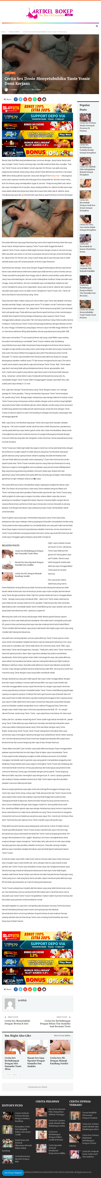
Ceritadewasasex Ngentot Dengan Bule (22, 1159)
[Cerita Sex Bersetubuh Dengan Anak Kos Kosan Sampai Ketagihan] (85, 194)
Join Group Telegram (13, 1173)
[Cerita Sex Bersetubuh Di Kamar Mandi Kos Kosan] (85, 238)
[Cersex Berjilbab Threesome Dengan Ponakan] (75, 1115)
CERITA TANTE (10, 73)
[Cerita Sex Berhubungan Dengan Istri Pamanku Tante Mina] (7, 554)
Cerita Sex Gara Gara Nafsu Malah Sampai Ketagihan (88, 227)
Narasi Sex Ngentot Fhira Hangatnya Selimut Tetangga (57, 1112)
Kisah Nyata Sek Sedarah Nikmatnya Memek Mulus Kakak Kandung (17, 1145)
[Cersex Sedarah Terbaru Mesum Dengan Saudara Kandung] (7, 1116)
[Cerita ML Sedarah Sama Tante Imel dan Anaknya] (75, 1154)
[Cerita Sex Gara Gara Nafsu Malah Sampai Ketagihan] (85, 219)
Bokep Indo (55, 176)
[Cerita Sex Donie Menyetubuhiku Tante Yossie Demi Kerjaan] (85, 304)
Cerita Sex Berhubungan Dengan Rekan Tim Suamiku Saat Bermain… (88, 290)
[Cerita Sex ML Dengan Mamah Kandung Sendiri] (7, 576)
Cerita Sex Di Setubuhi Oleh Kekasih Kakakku (87, 268)
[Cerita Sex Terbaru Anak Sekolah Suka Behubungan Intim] (41, 1123)
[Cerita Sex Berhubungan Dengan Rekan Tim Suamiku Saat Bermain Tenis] (85, 279)
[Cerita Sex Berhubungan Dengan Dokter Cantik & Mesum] (41, 1135)
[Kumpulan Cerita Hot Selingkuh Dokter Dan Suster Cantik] (7, 1129)
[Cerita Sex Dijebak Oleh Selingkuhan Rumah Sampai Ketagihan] (85, 161)
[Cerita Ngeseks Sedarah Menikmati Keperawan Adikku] (41, 1148)
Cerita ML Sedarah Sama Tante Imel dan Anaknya (90, 1154)
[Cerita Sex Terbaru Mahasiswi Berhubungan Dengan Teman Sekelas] (75, 1138)
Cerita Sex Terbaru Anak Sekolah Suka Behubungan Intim (57, 1123)
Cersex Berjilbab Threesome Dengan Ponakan (89, 1115)
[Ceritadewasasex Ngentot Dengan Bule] (7, 1159)
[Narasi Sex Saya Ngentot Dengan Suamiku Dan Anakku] (7, 565)
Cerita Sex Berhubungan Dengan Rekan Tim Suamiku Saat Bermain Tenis (55, 1024)
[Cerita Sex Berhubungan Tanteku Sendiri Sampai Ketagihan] (85, 139)
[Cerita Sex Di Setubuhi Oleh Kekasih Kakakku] (85, 260)
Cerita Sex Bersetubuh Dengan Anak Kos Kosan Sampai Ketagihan (87, 205)
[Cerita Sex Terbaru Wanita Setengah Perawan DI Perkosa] (85, 117)
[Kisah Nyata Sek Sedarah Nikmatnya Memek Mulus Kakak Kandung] (7, 1143)
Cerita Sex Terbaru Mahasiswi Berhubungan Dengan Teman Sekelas (84, 1140)
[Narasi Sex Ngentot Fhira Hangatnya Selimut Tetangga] (41, 1112)
